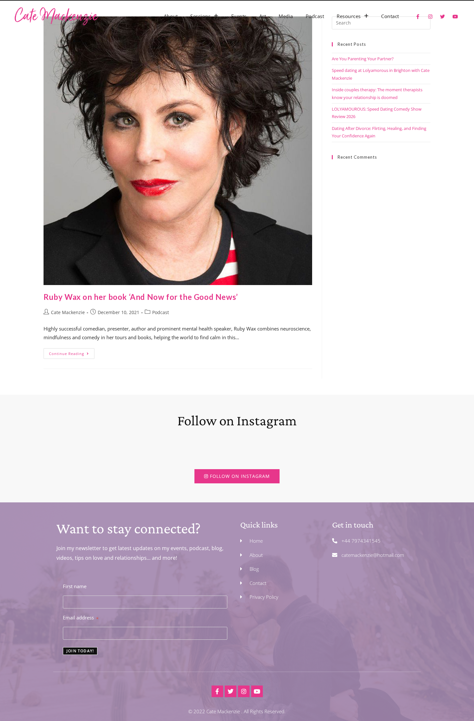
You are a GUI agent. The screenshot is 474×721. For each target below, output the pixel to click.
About (171, 16)
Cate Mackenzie (68, 312)
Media (286, 16)
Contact (390, 16)
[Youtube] (257, 691)
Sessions (200, 16)
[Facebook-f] (217, 691)
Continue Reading (71, 352)
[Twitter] (230, 691)
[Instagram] (244, 691)
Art (262, 16)
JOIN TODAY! (80, 651)
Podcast (315, 16)
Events (239, 16)
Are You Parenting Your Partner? (363, 59)
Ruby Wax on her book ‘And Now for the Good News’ (141, 296)
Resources (349, 16)
